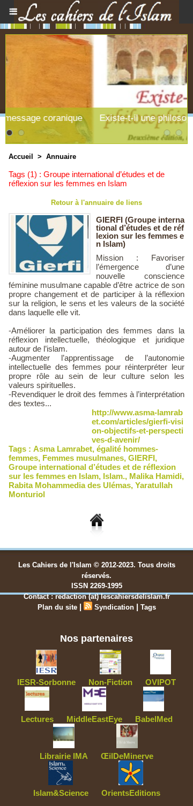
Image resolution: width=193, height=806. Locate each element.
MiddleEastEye (94, 719)
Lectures (37, 719)
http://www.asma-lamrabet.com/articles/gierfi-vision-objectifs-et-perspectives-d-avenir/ (137, 426)
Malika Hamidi (155, 476)
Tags (148, 607)
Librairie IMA (64, 756)
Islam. (114, 476)
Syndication (114, 607)
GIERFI (141, 457)
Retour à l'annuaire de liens (96, 203)
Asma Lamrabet (62, 448)
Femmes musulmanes (83, 457)
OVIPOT (160, 682)
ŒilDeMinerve (127, 756)
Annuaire (61, 157)
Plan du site (57, 607)
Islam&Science (60, 792)
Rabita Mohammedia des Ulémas (70, 485)
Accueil (21, 157)
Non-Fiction (110, 682)
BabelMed (154, 719)
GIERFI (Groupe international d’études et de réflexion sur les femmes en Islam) (140, 231)
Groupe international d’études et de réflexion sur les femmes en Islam (92, 471)
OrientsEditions (130, 792)
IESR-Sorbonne (46, 682)
